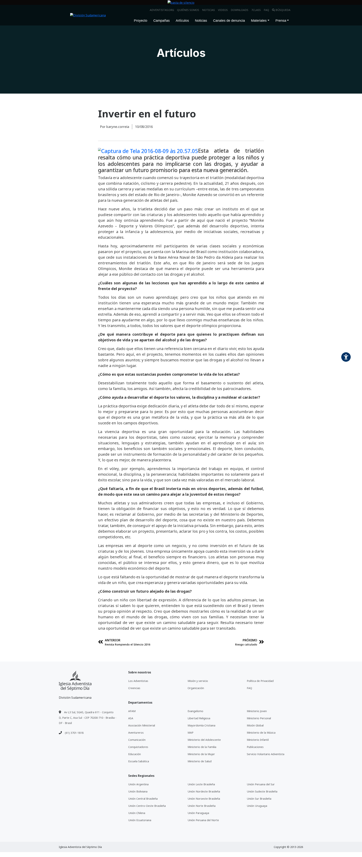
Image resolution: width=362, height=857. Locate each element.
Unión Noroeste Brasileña (204, 798)
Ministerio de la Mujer (201, 754)
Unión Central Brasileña (143, 798)
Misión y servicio (198, 681)
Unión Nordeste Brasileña (204, 791)
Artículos (182, 20)
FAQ (266, 10)
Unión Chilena (136, 813)
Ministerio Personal (259, 718)
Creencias (134, 688)
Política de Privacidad (260, 681)
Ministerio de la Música (261, 732)
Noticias (208, 10)
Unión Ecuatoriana (139, 820)
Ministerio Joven (257, 711)
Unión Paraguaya (198, 813)
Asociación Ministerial (141, 725)
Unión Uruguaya (257, 806)
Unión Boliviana (137, 791)
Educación (134, 754)
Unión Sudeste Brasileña (262, 791)
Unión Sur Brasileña (259, 798)
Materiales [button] (259, 20)
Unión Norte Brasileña (202, 806)
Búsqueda (282, 10)
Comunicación (137, 740)
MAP (190, 732)
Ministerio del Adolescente (204, 740)
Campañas (161, 20)
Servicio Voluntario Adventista (265, 754)
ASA (130, 718)
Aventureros (136, 732)
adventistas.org (162, 10)
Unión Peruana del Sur (261, 784)
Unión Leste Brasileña (201, 784)
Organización (196, 688)
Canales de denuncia (229, 20)
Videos (223, 10)
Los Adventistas (138, 681)
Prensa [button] (280, 20)
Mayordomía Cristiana (201, 725)
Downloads (239, 10)
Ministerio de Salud (200, 761)
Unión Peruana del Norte (203, 820)
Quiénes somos (188, 10)
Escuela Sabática (138, 761)
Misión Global (255, 725)
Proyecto (140, 20)
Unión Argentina (138, 784)
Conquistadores (138, 747)
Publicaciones (255, 747)
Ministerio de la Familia (202, 747)
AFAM (132, 711)
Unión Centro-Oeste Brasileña (147, 806)
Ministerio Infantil (258, 740)
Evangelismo (195, 711)
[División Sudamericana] (75, 681)
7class (256, 10)
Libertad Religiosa (199, 718)
